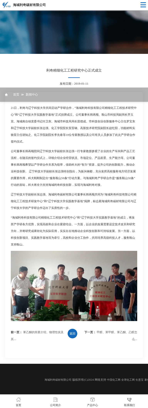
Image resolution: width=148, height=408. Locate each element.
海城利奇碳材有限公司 (29, 5)
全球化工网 (128, 379)
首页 (16, 94)
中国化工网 (113, 379)
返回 (72, 333)
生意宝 (139, 379)
